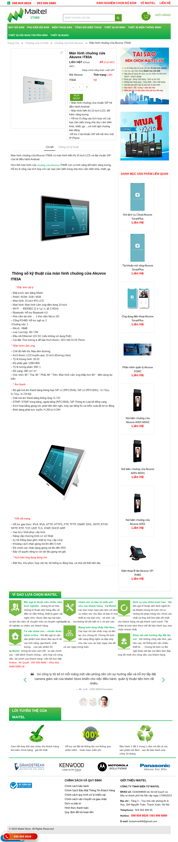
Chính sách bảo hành (77, 786)
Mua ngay (76, 97)
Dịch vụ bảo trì (73, 803)
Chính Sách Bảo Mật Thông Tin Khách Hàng (90, 790)
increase (86, 86)
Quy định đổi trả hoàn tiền (79, 812)
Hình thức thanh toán (76, 807)
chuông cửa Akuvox (48, 165)
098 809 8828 (21, 3)
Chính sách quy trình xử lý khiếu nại (85, 794)
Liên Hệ (165, 3)
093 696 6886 (46, 3)
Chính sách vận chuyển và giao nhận (86, 799)
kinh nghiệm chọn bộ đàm (116, 3)
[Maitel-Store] (26, 15)
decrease (72, 86)
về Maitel (147, 3)
